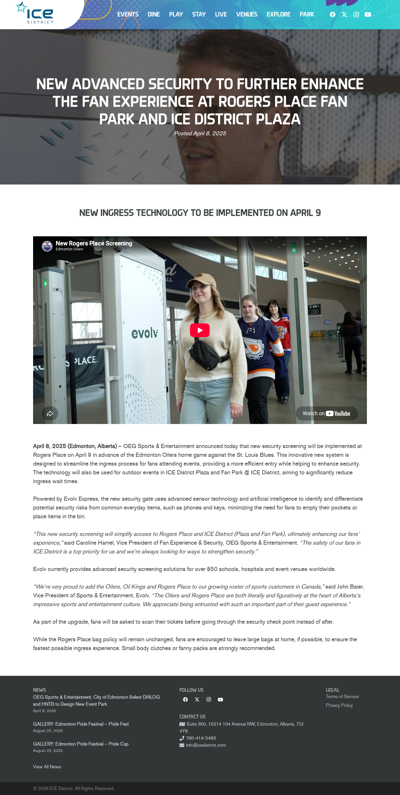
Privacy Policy (339, 705)
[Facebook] (333, 14)
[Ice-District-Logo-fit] (34, 12)
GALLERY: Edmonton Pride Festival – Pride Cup (81, 744)
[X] (344, 14)
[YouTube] (368, 14)
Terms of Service (342, 696)
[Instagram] (356, 14)
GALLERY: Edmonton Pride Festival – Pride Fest (81, 724)
